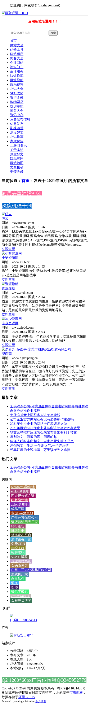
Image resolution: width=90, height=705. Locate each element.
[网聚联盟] (15, 13)
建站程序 (16, 54)
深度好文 (16, 132)
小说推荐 (16, 137)
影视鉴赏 (16, 128)
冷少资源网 (10, 323)
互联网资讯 (18, 145)
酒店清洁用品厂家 (24, 522)
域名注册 (17, 530)
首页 (13, 41)
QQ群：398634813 (23, 620)
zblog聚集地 (19, 504)
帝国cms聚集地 (22, 513)
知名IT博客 (19, 557)
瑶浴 (14, 587)
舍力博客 (40, 701)
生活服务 (16, 71)
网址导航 (16, 80)
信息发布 (16, 123)
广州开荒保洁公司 (24, 517)
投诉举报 (16, 106)
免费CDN (18, 543)
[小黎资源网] (12, 253)
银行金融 (16, 97)
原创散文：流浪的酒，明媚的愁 (33, 436)
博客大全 (16, 58)
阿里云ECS (26, 697)
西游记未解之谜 (23, 495)
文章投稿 (16, 167)
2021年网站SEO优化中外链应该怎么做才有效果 (45, 428)
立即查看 (8, 249)
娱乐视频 (16, 84)
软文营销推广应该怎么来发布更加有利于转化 (43, 432)
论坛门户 (16, 67)
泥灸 (14, 583)
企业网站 (16, 62)
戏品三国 (16, 158)
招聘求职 (17, 552)
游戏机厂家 (19, 574)
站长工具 (16, 49)
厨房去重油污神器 (22, 193)
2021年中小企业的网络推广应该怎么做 (38, 423)
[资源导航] (10, 284)
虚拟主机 (17, 548)
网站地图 (16, 163)
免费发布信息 (20, 119)
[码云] (7, 214)
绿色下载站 (19, 591)
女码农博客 (19, 565)
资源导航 (8, 288)
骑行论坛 (17, 526)
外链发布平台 (21, 535)
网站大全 (16, 45)
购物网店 (16, 102)
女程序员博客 (21, 600)
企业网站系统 (21, 561)
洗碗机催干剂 (17, 206)
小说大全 (16, 89)
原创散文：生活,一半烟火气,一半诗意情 (39, 445)
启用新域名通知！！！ (45, 21)
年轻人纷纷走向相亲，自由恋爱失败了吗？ (42, 441)
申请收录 (16, 171)
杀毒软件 (17, 578)
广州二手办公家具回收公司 (31, 570)
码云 (5, 218)
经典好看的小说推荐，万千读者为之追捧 (40, 450)
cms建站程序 (20, 596)
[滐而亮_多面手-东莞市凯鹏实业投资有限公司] (36, 349)
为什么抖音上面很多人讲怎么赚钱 (35, 415)
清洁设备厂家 (21, 539)
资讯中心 (16, 115)
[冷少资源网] (12, 319)
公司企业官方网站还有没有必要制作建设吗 (42, 419)
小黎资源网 (10, 257)
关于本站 (16, 150)
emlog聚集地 (20, 491)
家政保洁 (16, 141)
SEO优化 (16, 93)
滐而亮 (7, 353)
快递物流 (16, 75)
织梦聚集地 (19, 500)
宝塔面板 (76, 692)
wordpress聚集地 (23, 487)
